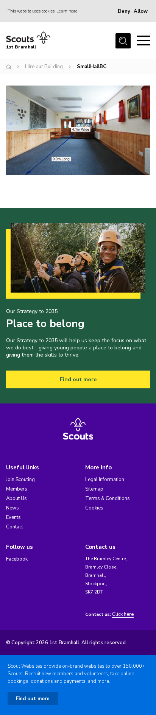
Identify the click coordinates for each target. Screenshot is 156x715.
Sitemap (94, 489)
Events (13, 517)
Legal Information (104, 479)
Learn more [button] (66, 11)
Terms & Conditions (107, 498)
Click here (123, 614)
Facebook (17, 559)
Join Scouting (20, 479)
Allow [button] (141, 11)
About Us (16, 498)
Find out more (78, 379)
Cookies (94, 508)
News (12, 508)
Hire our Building (44, 66)
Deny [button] (124, 11)
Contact (14, 526)
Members (16, 489)
